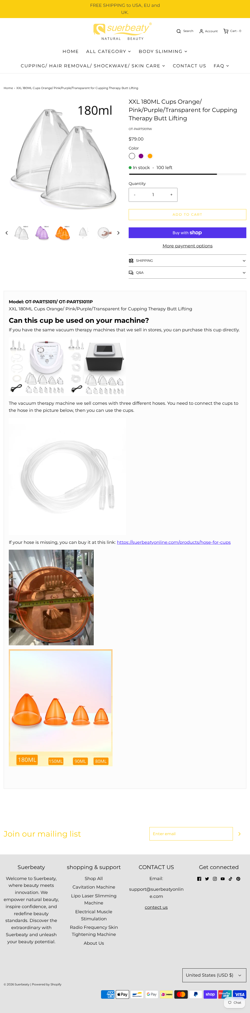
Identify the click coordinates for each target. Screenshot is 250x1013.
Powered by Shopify (47, 984)
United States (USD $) (210, 975)
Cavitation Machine (94, 887)
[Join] (239, 834)
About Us (94, 943)
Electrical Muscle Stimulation (93, 915)
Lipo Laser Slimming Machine (93, 899)
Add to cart (187, 214)
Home (70, 51)
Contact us (189, 66)
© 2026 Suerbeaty (17, 984)
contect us (156, 907)
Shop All (94, 878)
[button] (7, 232)
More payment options (188, 246)
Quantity (137, 183)
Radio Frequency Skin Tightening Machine (94, 931)
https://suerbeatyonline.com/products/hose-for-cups (174, 542)
